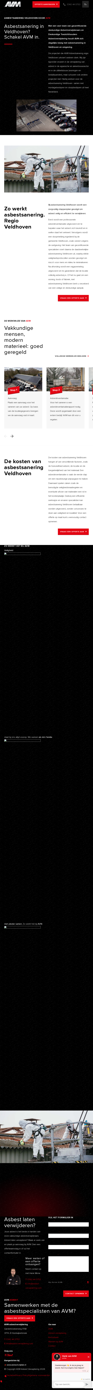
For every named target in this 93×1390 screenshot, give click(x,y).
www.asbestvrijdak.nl (16, 1365)
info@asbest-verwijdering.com (18, 1343)
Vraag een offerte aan (72, 298)
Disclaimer (11, 1375)
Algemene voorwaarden (39, 1375)
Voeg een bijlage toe (57, 1277)
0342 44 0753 (11, 1339)
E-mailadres (54, 1232)
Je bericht (53, 1255)
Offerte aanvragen (45, 4)
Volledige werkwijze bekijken (70, 356)
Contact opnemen (74, 1294)
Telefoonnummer (56, 1243)
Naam (51, 1221)
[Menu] (85, 4)
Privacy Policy (22, 1375)
